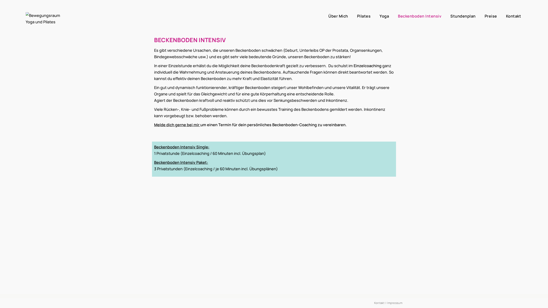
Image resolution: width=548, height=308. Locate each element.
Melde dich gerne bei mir (177, 124)
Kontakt (379, 303)
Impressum (394, 303)
